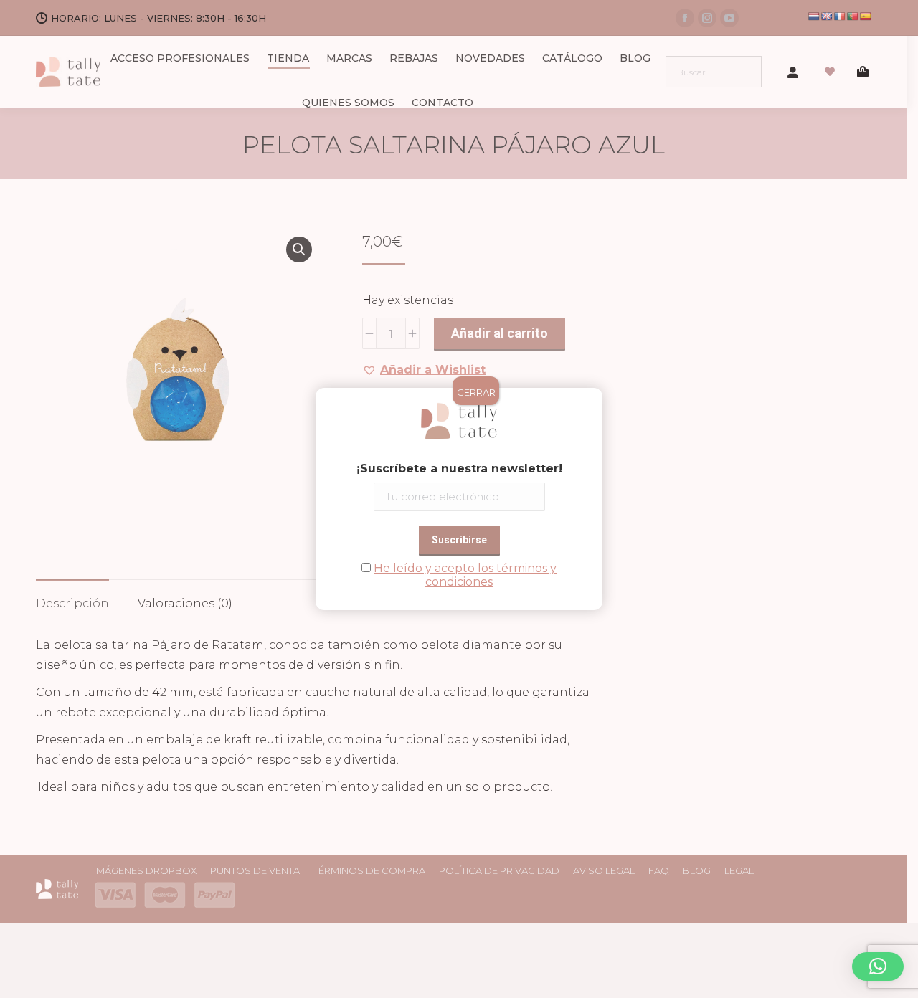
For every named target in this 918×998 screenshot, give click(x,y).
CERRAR (476, 392)
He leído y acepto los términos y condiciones (465, 575)
